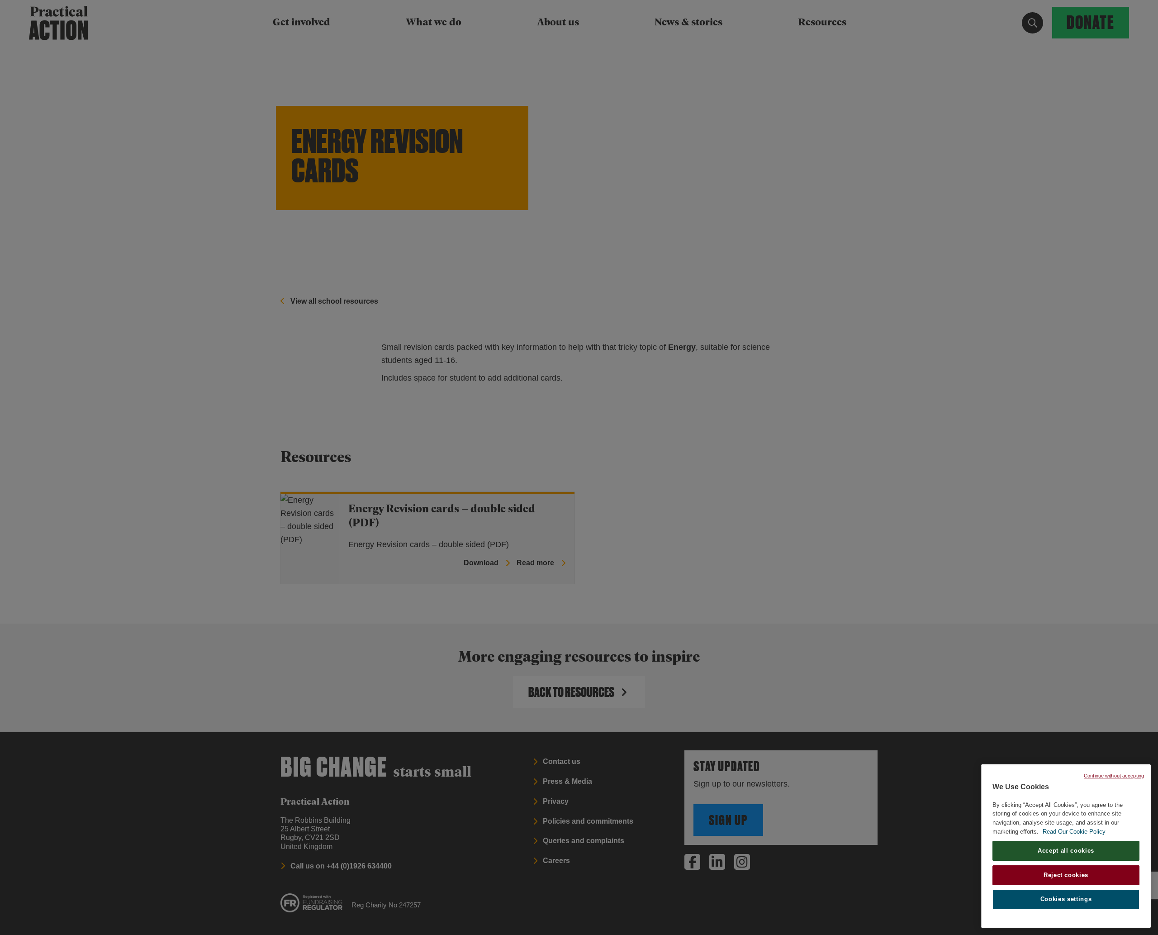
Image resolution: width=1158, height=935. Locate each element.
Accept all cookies (1066, 850)
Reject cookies (1066, 875)
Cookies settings (1066, 899)
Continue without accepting (1114, 775)
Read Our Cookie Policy (1074, 831)
